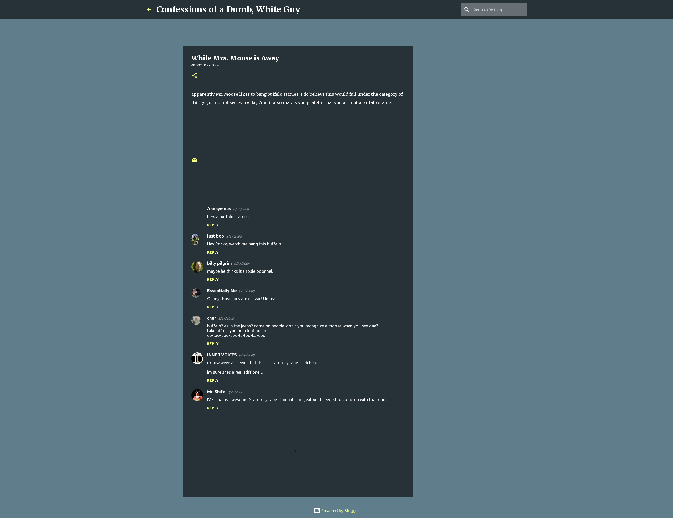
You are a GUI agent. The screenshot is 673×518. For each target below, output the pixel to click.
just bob (215, 236)
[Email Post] (194, 161)
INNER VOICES (222, 354)
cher (211, 318)
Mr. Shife (216, 391)
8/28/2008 (246, 355)
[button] (194, 75)
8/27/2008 (241, 209)
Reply (213, 225)
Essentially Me (222, 290)
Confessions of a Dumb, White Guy (228, 9)
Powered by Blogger (339, 510)
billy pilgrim (219, 263)
